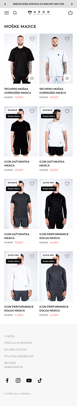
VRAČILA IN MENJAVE (18, 342)
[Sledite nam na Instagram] (18, 380)
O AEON (9, 336)
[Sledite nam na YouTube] (29, 380)
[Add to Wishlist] (32, 39)
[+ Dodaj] (32, 78)
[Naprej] (72, 4)
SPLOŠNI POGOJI (15, 349)
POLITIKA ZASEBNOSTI (19, 356)
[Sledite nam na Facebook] (7, 380)
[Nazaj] (5, 4)
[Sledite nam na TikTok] (40, 380)
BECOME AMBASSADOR (13, 365)
